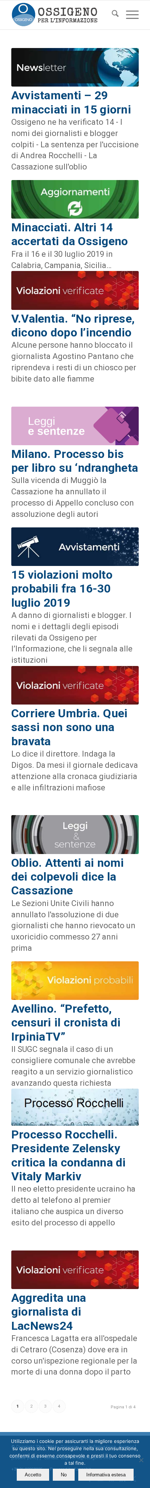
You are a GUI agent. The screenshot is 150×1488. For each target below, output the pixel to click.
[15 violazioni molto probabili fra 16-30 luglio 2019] (75, 546)
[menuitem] (111, 14)
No (64, 1474)
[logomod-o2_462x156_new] (62, 14)
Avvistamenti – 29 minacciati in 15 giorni (71, 102)
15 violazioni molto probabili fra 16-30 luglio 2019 (61, 589)
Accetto (33, 1474)
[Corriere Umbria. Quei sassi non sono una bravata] (75, 685)
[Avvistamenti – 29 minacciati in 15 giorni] (75, 67)
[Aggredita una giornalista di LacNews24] (75, 1269)
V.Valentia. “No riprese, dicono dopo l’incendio (73, 325)
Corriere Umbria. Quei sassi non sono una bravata (69, 727)
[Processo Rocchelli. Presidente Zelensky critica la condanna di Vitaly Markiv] (75, 1107)
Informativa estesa (106, 1474)
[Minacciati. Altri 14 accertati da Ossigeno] (75, 199)
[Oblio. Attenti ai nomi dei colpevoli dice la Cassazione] (75, 834)
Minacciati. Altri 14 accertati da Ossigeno (69, 234)
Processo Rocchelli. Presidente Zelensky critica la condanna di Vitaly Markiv (68, 1155)
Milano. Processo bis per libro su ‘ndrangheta (74, 461)
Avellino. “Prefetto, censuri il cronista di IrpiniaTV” (66, 1023)
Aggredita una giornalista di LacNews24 (48, 1312)
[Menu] (129, 14)
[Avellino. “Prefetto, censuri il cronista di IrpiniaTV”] (75, 980)
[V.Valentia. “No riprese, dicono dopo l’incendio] (75, 290)
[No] (141, 1460)
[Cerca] (111, 14)
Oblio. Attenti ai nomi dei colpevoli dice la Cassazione (67, 877)
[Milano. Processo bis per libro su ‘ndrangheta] (75, 426)
